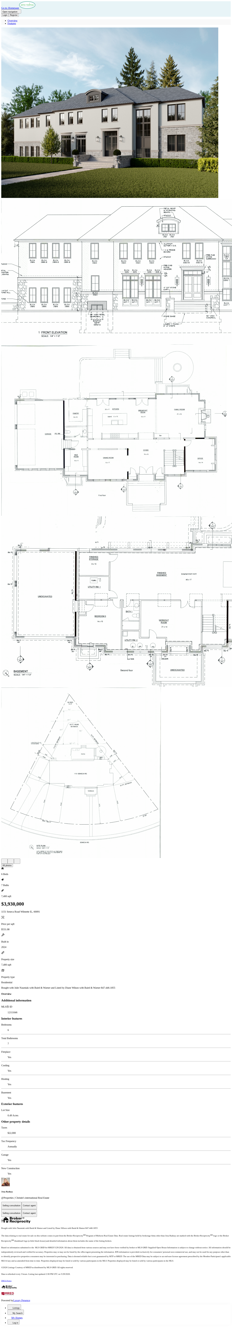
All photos (7, 865)
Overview (13, 20)
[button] (116, 113)
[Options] (4, 861)
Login (5, 15)
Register (14, 15)
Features (12, 23)
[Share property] (17, 861)
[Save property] (11, 861)
